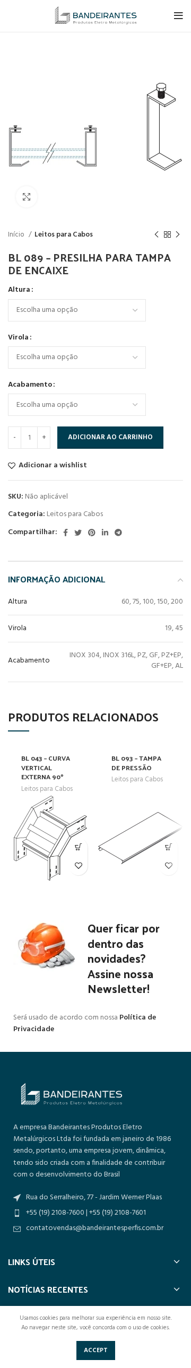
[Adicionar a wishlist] (78, 866)
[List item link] (95, 1228)
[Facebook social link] (65, 532)
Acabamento (30, 385)
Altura (19, 290)
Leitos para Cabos (63, 234)
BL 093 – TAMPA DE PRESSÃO (136, 762)
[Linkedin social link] (105, 532)
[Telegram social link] (118, 532)
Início (17, 234)
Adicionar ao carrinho (110, 437)
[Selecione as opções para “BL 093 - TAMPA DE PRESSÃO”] (168, 847)
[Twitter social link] (78, 532)
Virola (18, 338)
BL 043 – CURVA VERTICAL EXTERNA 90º (45, 767)
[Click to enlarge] (26, 196)
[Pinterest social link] (92, 532)
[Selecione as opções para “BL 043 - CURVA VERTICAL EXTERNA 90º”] (78, 847)
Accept (96, 1350)
